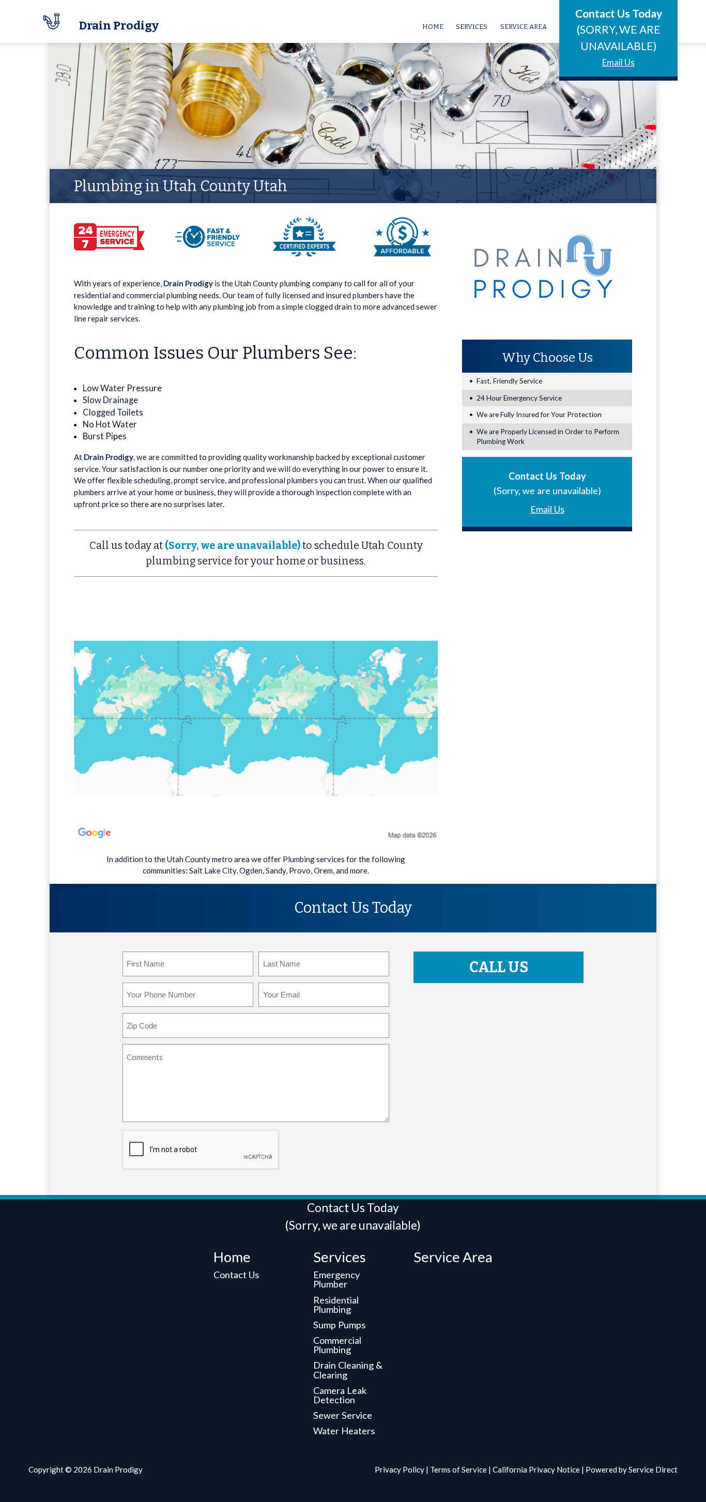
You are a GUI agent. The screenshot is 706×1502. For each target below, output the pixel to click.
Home (432, 26)
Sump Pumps (339, 1324)
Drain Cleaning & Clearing (347, 1369)
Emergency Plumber (336, 1279)
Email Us (618, 62)
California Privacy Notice (536, 1469)
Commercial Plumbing (337, 1345)
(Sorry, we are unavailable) (232, 545)
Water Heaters (344, 1430)
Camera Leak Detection (339, 1395)
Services (471, 26)
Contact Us (236, 1274)
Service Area (523, 26)
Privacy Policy (399, 1469)
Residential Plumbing (336, 1304)
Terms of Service (458, 1469)
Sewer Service (342, 1415)
